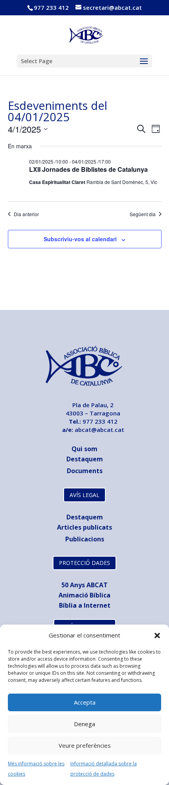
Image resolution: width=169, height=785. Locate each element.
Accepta (85, 702)
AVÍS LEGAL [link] (84, 495)
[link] (85, 34)
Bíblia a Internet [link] (84, 605)
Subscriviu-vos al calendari (80, 239)
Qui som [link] (84, 448)
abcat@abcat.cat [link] (99, 429)
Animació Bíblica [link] (84, 595)
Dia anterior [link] (26, 214)
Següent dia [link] (143, 214)
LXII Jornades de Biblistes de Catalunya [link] (88, 169)
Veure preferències (85, 745)
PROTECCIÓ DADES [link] (84, 562)
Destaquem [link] (84, 459)
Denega (84, 724)
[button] (157, 635)
